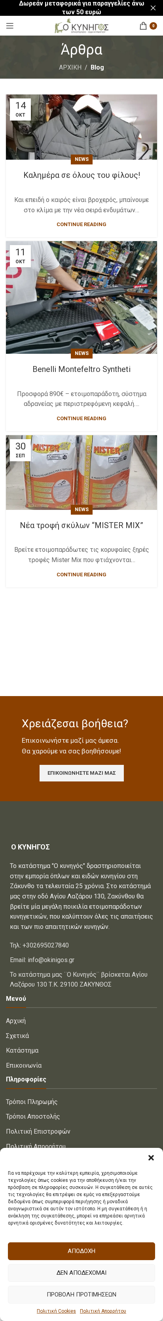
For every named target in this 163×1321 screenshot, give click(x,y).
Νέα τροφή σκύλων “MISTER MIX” (81, 525)
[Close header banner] (153, 8)
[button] (151, 1158)
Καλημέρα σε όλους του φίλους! (81, 175)
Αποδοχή (81, 1251)
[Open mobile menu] (10, 26)
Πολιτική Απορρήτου (103, 1311)
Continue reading (81, 224)
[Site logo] (81, 25)
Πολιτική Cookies (56, 1311)
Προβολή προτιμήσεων (81, 1294)
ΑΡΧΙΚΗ (70, 67)
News (82, 159)
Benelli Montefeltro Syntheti (81, 369)
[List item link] (81, 945)
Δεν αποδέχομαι (81, 1272)
